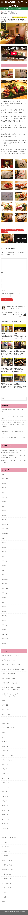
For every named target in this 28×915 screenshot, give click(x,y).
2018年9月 (5, 538)
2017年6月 (5, 606)
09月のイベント (6, 805)
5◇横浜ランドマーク (8, 869)
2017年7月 (5, 602)
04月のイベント (6, 782)
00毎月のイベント (7, 764)
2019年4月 (5, 506)
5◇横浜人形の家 (6, 874)
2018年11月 (5, 529)
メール (3, 278)
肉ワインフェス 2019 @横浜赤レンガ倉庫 (13, 437)
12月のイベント (6, 819)
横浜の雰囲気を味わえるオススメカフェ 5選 (13, 410)
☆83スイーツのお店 (7, 755)
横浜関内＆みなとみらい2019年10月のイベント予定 (13, 432)
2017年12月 (5, 579)
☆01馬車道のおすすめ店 (8, 660)
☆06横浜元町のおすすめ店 (9, 683)
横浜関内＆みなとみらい (14, 3)
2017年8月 (5, 597)
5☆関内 (4, 892)
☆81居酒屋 (5, 231)
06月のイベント (6, 792)
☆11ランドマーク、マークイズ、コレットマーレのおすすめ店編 (13, 695)
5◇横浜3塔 (5, 856)
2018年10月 (5, 533)
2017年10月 (5, 588)
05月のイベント (6, 787)
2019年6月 (5, 497)
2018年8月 (5, 542)
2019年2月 (5, 515)
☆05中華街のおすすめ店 (8, 678)
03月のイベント (6, 778)
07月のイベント (6, 796)
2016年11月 (5, 638)
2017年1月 (5, 629)
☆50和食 (22, 229)
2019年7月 (5, 492)
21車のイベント (6, 828)
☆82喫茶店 (5, 750)
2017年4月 (5, 616)
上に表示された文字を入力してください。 (11, 293)
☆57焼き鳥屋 (5, 723)
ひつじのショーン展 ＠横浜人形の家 (11, 460)
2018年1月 (5, 574)
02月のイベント (6, 773)
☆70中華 (4, 737)
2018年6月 (5, 551)
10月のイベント (6, 810)
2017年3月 (5, 620)
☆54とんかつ (5, 709)
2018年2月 (5, 570)
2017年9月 (5, 593)
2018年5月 (5, 556)
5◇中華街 (4, 842)
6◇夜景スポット (6, 897)
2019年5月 (5, 501)
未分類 (3, 901)
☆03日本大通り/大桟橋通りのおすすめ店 (13, 669)
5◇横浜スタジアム (7, 860)
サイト (3, 284)
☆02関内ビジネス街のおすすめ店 (10, 229)
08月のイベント (6, 801)
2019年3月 (5, 510)
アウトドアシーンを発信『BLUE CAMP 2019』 (13, 417)
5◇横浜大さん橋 (6, 878)
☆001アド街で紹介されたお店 (10, 655)
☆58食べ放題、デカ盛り (8, 728)
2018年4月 (5, 561)
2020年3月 (5, 474)
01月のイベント (6, 769)
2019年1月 (5, 520)
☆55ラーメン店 (6, 714)
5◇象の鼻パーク (6, 883)
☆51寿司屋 (5, 705)
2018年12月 (5, 524)
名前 (2, 272)
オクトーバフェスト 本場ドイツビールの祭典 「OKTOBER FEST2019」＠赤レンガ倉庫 (13, 424)
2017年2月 (5, 625)
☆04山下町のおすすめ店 (8, 673)
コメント (3, 257)
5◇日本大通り (6, 851)
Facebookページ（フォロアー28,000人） (14, 8)
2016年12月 (5, 634)
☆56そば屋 (5, 718)
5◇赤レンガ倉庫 (6, 888)
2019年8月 (5, 488)
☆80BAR (4, 741)
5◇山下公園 (5, 846)
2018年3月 (5, 565)
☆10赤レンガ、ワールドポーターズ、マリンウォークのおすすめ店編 (13, 688)
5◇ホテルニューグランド (9, 837)
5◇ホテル (4, 833)
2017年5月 (5, 611)
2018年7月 (5, 547)
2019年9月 (5, 483)
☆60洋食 (4, 732)
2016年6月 (5, 643)
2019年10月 (5, 478)
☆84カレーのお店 (7, 760)
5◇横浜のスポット (7, 865)
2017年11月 (5, 584)
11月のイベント (6, 814)
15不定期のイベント (7, 824)
